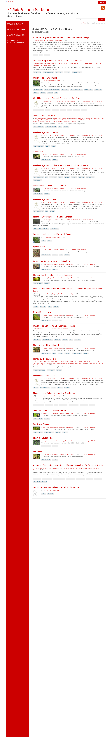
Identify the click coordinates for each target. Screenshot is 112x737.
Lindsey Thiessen (77, 468)
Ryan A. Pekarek (47, 294)
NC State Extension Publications (29, 10)
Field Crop (67, 72)
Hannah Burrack (67, 468)
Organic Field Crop (76, 72)
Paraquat (60, 353)
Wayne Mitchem (54, 101)
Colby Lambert (44, 121)
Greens (60, 177)
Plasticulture (37, 339)
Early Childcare (55, 228)
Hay (41, 55)
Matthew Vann (65, 118)
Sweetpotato (59, 72)
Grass (56, 92)
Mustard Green (90, 177)
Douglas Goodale (53, 278)
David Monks (62, 101)
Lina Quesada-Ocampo (50, 63)
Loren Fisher (73, 118)
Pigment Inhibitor (48, 432)
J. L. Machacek (90, 118)
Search (101, 20)
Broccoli (47, 110)
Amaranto (50, 493)
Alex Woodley (72, 63)
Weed (60, 126)
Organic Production (48, 72)
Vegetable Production (76, 89)
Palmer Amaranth (73, 405)
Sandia (43, 240)
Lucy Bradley (54, 219)
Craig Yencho (80, 63)
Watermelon (65, 89)
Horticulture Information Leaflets (59, 328)
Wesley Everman (56, 118)
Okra (46, 211)
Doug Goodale (52, 154)
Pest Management (38, 89)
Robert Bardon (53, 121)
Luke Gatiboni (48, 468)
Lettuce (36, 387)
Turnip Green (53, 177)
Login (102, 2)
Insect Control (80, 479)
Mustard (56, 306)
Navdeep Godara (72, 120)
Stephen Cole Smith (38, 65)
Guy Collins (47, 361)
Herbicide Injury (46, 160)
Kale (46, 177)
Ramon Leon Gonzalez (60, 120)
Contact (86, 353)
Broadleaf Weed (88, 89)
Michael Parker (69, 361)
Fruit (71, 339)
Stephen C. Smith (47, 396)
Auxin (60, 255)
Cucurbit (36, 92)
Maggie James (81, 118)
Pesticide (66, 126)
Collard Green (37, 180)
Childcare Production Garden (41, 228)
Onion (53, 146)
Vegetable (76, 110)
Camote (44, 493)
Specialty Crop (98, 89)
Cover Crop (43, 306)
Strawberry (57, 339)
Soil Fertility (37, 479)
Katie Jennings (58, 40)
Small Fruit (77, 339)
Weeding (63, 110)
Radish (49, 306)
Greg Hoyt (54, 294)
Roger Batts (46, 101)
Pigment (65, 432)
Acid (61, 320)
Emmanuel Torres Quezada (79, 363)
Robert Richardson (62, 121)
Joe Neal (96, 120)
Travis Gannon (90, 120)
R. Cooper (44, 365)
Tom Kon (61, 361)
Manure (36, 55)
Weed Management (38, 110)
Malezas (50, 240)
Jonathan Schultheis (62, 63)
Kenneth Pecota (89, 63)
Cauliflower (55, 110)
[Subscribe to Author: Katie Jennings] (103, 8)
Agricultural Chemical (50, 126)
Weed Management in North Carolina (92, 101)
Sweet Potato (37, 72)
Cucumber (50, 92)
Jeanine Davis (39, 40)
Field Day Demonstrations (40, 481)
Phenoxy (54, 255)
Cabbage (69, 110)
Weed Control (63, 405)
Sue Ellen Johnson (48, 40)
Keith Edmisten (39, 361)
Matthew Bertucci (56, 80)
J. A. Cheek (97, 118)
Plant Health (98, 479)
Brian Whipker (77, 361)
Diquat (54, 353)
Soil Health (90, 479)
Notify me (83, 23)
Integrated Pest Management (52, 89)
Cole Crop (84, 110)
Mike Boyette (47, 65)
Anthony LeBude (85, 361)
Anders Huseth (98, 63)
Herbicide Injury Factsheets (78, 154)
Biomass (36, 306)
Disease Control (47, 479)
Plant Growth (50, 370)
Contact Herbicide (76, 353)
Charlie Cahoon (39, 118)
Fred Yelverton (81, 120)
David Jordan (47, 118)
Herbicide (46, 55)
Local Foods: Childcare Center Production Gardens (79, 219)
